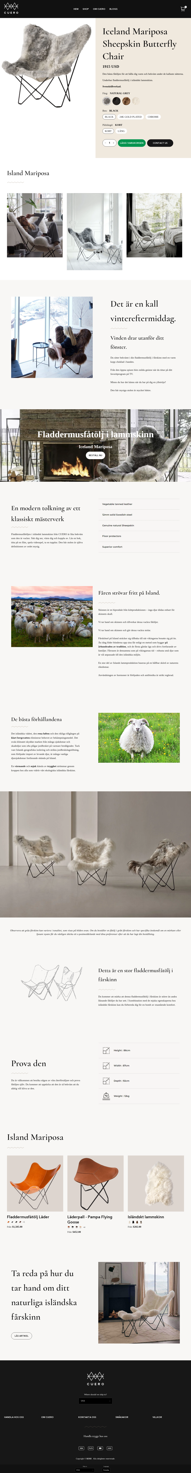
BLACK (116, 101)
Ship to (85, 1466)
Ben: (110, 110)
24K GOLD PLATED (131, 116)
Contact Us (160, 143)
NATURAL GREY (106, 101)
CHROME (153, 116)
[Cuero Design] (35, 225)
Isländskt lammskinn (146, 1216)
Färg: (116, 93)
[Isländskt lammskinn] (156, 1184)
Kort (108, 131)
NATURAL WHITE (136, 101)
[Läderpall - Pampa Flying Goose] (95, 1184)
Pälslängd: (112, 125)
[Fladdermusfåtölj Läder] (35, 1184)
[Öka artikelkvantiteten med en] (113, 142)
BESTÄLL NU (95, 455)
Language (106, 1466)
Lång (121, 131)
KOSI (89, 1459)
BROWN (126, 101)
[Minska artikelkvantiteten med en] (105, 142)
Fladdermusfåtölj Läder (28, 1216)
